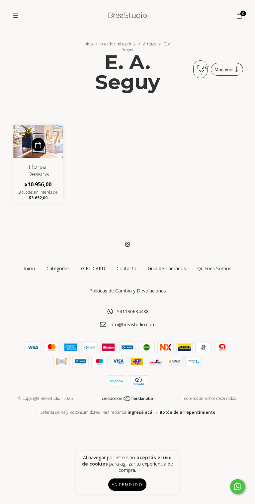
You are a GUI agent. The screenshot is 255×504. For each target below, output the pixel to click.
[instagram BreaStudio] (127, 244)
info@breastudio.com (133, 324)
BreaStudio (127, 15)
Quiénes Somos (214, 268)
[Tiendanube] (127, 400)
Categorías (58, 268)
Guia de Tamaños (167, 268)
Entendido (127, 484)
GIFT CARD (93, 268)
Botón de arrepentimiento (187, 412)
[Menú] (16, 16)
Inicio (88, 44)
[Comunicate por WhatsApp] (237, 486)
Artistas (149, 44)
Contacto (126, 268)
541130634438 (133, 311)
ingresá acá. (141, 412)
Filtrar (202, 67)
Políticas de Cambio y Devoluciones (127, 290)
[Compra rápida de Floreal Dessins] (38, 144)
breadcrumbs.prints (117, 44)
